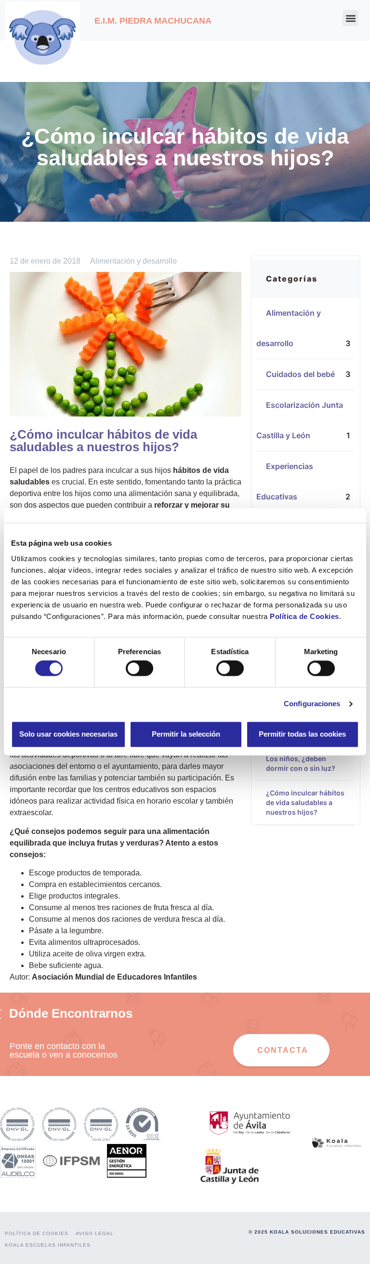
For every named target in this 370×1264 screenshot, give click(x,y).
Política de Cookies (304, 616)
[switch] (139, 668)
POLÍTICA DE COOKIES (36, 1233)
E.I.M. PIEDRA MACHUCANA (152, 21)
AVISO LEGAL (95, 1233)
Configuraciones (312, 704)
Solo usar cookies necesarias (68, 734)
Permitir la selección (186, 734)
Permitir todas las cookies (302, 734)
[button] (350, 18)
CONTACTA (282, 1050)
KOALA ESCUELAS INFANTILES (48, 1245)
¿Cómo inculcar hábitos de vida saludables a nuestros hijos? (305, 802)
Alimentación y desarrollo (133, 261)
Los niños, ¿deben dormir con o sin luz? (300, 763)
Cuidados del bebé (305, 374)
